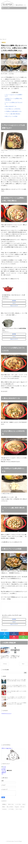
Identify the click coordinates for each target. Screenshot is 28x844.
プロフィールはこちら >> (7, 748)
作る (24, 804)
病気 (3, 806)
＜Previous (5, 663)
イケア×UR (11, 809)
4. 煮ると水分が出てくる (10, 106)
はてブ (4, 637)
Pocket (14, 637)
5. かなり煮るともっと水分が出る (12, 108)
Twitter (4, 634)
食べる (22, 806)
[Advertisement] (14, 24)
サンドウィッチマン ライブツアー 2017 (12, 615)
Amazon (14, 303)
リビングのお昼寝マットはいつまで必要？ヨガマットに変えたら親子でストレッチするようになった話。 (16, 698)
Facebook (14, 634)
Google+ (23, 634)
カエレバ (7, 298)
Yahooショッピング (14, 305)
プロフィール (19, 809)
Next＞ (23, 663)
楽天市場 (14, 300)
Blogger (17, 806)
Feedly (23, 637)
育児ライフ (10, 804)
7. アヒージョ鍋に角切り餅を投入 (12, 113)
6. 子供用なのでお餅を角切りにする (13, 111)
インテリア (18, 804)
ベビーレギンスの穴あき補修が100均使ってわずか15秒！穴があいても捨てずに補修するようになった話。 (16, 686)
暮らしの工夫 (10, 806)
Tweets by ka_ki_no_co (6, 713)
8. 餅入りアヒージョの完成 (11, 116)
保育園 (4, 804)
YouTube (4, 809)
